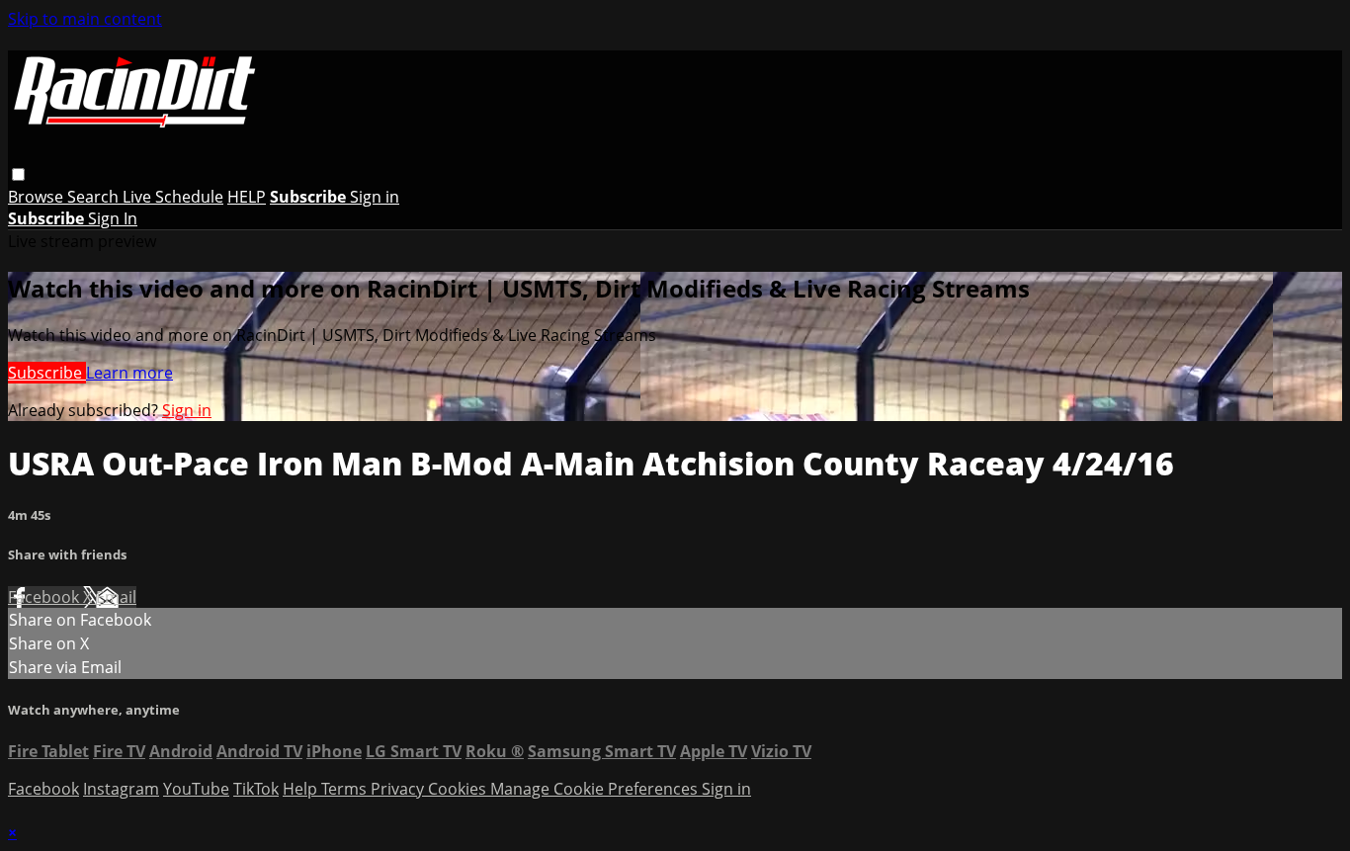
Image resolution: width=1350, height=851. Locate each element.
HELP (246, 197)
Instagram (121, 789)
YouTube (196, 789)
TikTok (256, 789)
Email (116, 597)
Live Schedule (173, 197)
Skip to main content (85, 19)
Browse (37, 197)
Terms (346, 789)
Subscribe (47, 372)
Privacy (399, 789)
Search (95, 197)
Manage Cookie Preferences (596, 789)
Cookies (459, 789)
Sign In (112, 218)
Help (302, 789)
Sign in (374, 197)
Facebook (45, 597)
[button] (18, 174)
